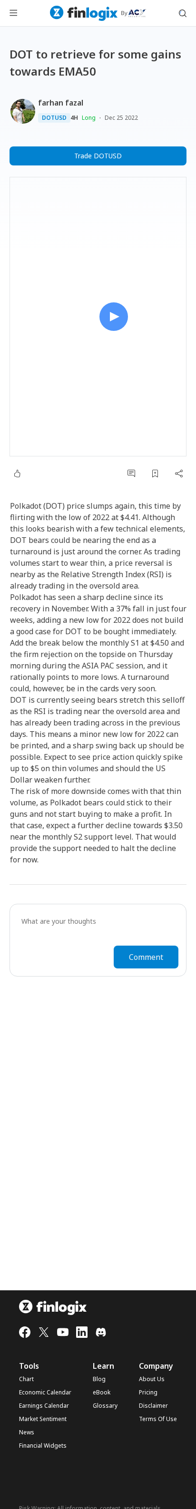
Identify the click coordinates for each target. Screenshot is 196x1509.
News (26, 1432)
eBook (101, 1392)
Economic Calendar (45, 1392)
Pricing (148, 1392)
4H (74, 118)
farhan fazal (60, 102)
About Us (152, 1379)
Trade (98, 155)
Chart (26, 1379)
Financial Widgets (43, 1446)
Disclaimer (153, 1406)
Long (89, 118)
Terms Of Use (158, 1419)
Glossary (105, 1406)
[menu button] (13, 13)
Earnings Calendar (44, 1406)
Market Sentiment (43, 1419)
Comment (146, 957)
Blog (99, 1379)
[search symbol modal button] (182, 13)
